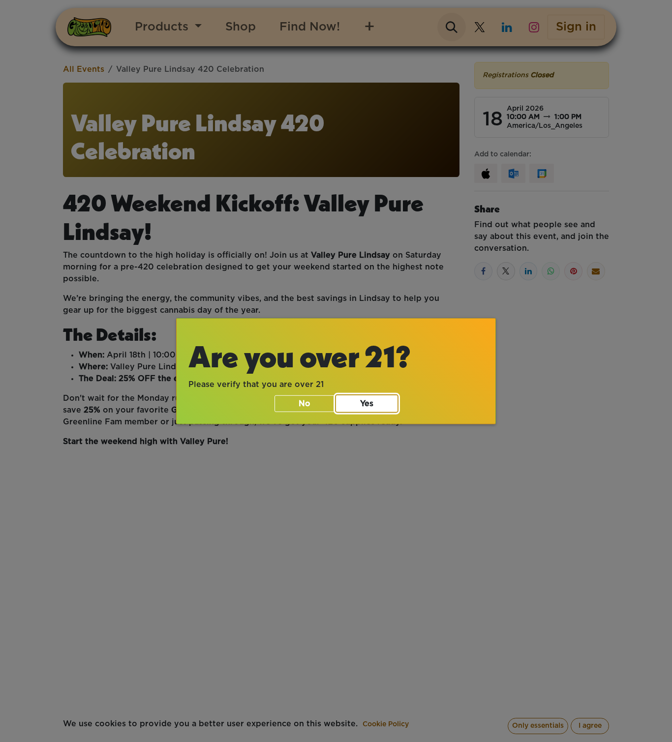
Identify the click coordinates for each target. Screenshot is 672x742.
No (304, 404)
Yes (366, 404)
